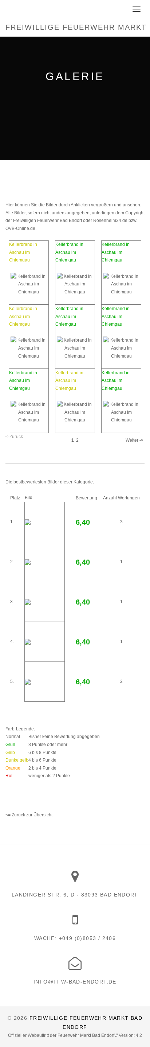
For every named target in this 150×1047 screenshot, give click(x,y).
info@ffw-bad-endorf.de (75, 982)
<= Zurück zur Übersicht (28, 814)
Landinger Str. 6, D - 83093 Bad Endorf (75, 895)
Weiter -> (134, 440)
